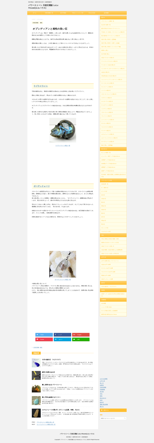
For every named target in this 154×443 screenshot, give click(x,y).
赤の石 (103, 195)
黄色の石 (103, 206)
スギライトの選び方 (106, 97)
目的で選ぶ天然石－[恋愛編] (108, 39)
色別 (101, 400)
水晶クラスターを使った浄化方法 (110, 253)
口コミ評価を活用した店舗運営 (109, 310)
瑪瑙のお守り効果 (106, 275)
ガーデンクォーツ (42, 186)
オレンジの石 (104, 227)
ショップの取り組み (106, 307)
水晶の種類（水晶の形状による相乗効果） (112, 249)
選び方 (103, 17)
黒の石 (103, 224)
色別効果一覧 (104, 184)
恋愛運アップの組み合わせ (108, 167)
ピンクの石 (104, 191)
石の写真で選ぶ (105, 54)
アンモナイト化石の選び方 (108, 65)
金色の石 (103, 209)
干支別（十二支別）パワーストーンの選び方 (113, 32)
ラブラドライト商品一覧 (62, 145)
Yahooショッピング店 (77, 13)
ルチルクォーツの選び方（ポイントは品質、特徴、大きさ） (61, 410)
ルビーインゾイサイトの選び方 (109, 138)
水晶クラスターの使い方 (107, 246)
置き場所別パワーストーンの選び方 (110, 35)
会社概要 (106, 13)
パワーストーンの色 (106, 180)
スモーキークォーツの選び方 (108, 94)
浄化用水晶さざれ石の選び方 (108, 76)
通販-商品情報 (104, 404)
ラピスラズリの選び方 (107, 127)
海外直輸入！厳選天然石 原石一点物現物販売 (77, 437)
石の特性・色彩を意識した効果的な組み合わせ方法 (113, 175)
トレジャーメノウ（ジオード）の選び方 (111, 79)
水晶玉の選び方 (105, 72)
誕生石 (103, 282)
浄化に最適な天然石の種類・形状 (110, 239)
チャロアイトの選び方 (107, 105)
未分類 (102, 391)
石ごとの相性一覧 (106, 152)
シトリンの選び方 (106, 90)
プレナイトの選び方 (106, 116)
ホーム (34, 13)
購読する (106, 410)
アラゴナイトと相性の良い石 (45, 422)
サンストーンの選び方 (107, 86)
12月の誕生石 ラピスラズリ (51, 359)
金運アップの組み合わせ (107, 171)
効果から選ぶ (104, 50)
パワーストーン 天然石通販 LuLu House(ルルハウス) (77, 434)
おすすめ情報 (103, 379)
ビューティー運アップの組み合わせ (110, 156)
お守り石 (103, 257)
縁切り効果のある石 (48, 372)
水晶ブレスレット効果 (107, 279)
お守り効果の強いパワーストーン (110, 261)
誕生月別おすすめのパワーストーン (110, 28)
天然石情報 (36, 347)
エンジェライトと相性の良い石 (46, 424)
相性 (41, 347)
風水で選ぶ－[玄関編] (106, 145)
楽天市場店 (63, 13)
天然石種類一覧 (49, 13)
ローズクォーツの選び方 (107, 141)
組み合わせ (104, 149)
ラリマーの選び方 (106, 130)
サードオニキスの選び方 (107, 83)
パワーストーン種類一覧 (107, 21)
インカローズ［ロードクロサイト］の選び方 (113, 68)
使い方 (102, 383)
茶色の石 (103, 220)
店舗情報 (103, 299)
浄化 (102, 235)
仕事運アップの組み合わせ (108, 160)
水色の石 (103, 198)
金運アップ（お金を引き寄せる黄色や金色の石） (113, 295)
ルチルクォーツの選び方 (107, 134)
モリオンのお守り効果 (107, 268)
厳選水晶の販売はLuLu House (109, 314)
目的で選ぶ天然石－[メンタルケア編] (111, 46)
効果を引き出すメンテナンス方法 (110, 242)
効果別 (103, 290)
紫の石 (103, 213)
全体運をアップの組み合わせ (108, 163)
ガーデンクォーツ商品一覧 (63, 279)
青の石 (103, 202)
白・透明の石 (104, 187)
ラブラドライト (41, 86)
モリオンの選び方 (106, 123)
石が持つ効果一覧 (106, 24)
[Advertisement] (63, 67)
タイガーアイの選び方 (107, 101)
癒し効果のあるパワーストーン (52, 384)
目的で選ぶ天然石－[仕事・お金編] (110, 43)
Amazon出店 (92, 13)
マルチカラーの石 (106, 231)
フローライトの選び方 (107, 112)
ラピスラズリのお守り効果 (108, 271)
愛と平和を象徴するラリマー (51, 397)
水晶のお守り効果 (106, 264)
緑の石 (103, 217)
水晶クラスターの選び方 (107, 57)
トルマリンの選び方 (106, 108)
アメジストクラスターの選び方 (109, 61)
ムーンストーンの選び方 (107, 119)
